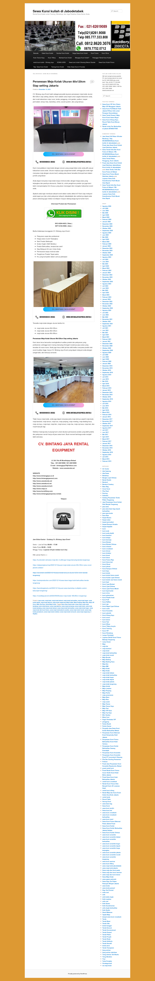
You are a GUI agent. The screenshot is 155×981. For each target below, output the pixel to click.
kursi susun (106, 617)
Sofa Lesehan (106, 899)
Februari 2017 (106, 441)
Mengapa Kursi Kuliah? (82, 58)
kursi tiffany (106, 624)
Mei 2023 (105, 290)
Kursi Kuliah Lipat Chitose (111, 578)
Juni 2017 (105, 432)
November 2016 (107, 448)
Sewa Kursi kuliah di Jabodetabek (58, 11)
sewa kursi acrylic (108, 808)
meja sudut (106, 702)
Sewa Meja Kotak (51, 604)
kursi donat (106, 555)
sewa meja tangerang (83, 612)
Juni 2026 (105, 211)
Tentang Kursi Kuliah (57, 67)
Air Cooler (105, 469)
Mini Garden (106, 715)
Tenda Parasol (107, 932)
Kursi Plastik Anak (108, 597)
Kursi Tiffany (52, 58)
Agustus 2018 (106, 401)
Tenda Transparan (108, 948)
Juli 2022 (105, 313)
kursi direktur (106, 553)
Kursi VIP (105, 631)
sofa (103, 895)
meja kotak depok (108, 679)
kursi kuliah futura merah (110, 575)
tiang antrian (106, 950)
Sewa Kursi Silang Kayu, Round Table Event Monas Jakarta (110, 122)
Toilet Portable (107, 961)
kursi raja (105, 604)
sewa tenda (106, 886)
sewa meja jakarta (55, 606)
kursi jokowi (106, 566)
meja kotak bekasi (57, 600)
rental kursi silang (108, 790)
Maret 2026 (105, 217)
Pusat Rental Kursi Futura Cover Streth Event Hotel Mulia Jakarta (110, 772)
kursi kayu (105, 571)
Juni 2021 (105, 330)
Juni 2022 (105, 315)
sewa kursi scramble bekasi (111, 837)
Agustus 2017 (106, 428)
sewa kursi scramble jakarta (111, 852)
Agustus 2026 (106, 206)
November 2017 (107, 421)
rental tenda (106, 797)
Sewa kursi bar (107, 810)
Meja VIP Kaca (107, 711)
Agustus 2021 (106, 326)
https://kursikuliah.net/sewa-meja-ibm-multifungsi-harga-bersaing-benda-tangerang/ (61, 560)
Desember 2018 (107, 392)
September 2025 (107, 230)
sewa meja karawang (68, 606)
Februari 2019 (106, 388)
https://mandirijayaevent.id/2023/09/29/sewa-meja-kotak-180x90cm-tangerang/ (60, 596)
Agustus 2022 (106, 310)
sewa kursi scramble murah (111, 855)
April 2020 (105, 359)
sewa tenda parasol (108, 888)
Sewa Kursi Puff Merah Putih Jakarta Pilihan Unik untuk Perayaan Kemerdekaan (111, 111)
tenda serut (106, 946)
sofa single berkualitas (109, 908)
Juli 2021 (105, 328)
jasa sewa (41, 600)
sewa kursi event (107, 819)
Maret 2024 (105, 268)
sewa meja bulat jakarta (110, 868)
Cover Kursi (106, 489)
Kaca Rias (105, 515)
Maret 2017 (105, 439)
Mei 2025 (105, 237)
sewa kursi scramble (109, 835)
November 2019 (107, 368)
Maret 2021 (105, 337)
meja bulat (48, 600)
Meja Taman (106, 704)
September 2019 (107, 372)
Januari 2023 (106, 299)
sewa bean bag (107, 804)
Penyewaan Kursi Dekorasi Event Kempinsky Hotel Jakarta (111, 735)
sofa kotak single (107, 897)
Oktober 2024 (106, 253)
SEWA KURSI (61, 62)
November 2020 (107, 346)
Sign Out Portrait (107, 890)
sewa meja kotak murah (77, 610)
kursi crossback (107, 549)
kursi (104, 529)
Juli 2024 (105, 259)
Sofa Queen (106, 903)
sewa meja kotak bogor (82, 608)
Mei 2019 (105, 381)
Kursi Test (105, 622)
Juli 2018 (105, 403)
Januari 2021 (106, 341)
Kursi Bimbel (106, 542)
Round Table (106, 799)
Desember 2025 (107, 224)
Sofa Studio (106, 910)
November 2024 (107, 250)
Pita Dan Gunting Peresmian (111, 759)
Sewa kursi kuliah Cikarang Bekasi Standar (82, 62)
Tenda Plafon (106, 935)
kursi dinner (106, 551)
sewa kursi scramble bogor (111, 844)
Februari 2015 (106, 461)
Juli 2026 (105, 208)
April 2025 (105, 239)
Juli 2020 (105, 355)
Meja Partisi (106, 693)
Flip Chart (105, 491)
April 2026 (105, 215)
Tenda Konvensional (109, 930)
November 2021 (107, 319)
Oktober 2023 (106, 279)
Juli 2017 (105, 430)
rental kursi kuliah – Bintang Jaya (43, 62)
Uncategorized (107, 963)
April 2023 (105, 293)
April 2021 (105, 335)
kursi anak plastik (108, 533)
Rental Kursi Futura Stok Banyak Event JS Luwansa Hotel (111, 786)
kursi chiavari (106, 546)
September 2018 (107, 399)
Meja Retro (105, 697)
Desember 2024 (107, 248)
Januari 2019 (106, 390)
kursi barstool (106, 535)
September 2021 (107, 324)
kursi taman (106, 620)
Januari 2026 (106, 222)
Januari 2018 (106, 417)
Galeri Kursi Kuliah (47, 53)
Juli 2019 (105, 377)
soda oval (105, 892)
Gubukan (105, 495)
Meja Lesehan (106, 688)
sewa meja (78, 604)
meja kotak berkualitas (70, 600)
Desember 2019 (107, 366)
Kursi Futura (94, 53)
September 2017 (107, 426)
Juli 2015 (105, 457)
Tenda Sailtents (107, 941)
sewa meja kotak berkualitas (66, 608)
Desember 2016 (107, 446)
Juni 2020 (105, 357)
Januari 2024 (106, 273)
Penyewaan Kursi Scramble (111, 753)
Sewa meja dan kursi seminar (112, 872)
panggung (105, 722)
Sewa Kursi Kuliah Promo (106, 62)
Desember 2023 (107, 275)
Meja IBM (105, 666)
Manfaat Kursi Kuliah (65, 58)
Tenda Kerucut (107, 928)
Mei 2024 (105, 264)
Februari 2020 (106, 361)
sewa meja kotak (80, 606)
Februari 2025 (106, 244)
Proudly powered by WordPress (77, 974)
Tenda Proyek (106, 937)
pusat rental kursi (108, 768)
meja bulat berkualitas (109, 653)
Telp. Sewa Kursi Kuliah (40, 67)
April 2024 (105, 266)
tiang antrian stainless (109, 952)
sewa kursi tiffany (108, 864)
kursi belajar (106, 538)
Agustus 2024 (106, 257)
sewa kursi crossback (109, 813)
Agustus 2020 (106, 352)
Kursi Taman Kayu (39, 58)
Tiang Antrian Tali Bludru (110, 954)
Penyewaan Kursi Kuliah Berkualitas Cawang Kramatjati (110, 748)
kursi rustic (106, 608)
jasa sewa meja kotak (68, 604)
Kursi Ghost (106, 564)
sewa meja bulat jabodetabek (111, 866)
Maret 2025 (105, 242)
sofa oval (105, 901)
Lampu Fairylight (108, 635)
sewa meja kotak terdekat (51, 612)
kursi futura (106, 557)
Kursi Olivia (105, 53)
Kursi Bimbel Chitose (109, 544)
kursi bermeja (106, 540)
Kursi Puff (105, 600)
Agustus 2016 (106, 454)
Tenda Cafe (106, 923)
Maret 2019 (105, 386)
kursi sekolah (106, 613)
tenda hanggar (107, 926)
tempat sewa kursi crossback (111, 917)
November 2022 (107, 304)
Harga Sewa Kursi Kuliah (80, 53)
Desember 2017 (107, 419)
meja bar (105, 646)
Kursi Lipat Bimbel (108, 584)
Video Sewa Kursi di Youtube (76, 67)
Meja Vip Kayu (41, 604)
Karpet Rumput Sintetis (110, 524)
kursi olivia (106, 593)
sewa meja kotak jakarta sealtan (59, 610)
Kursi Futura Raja (108, 560)
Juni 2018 (105, 406)
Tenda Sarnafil (107, 943)
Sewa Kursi (106, 806)
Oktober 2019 (106, 370)
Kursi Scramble (107, 611)
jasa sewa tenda (107, 513)
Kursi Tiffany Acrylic (109, 626)
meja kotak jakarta (46, 602)
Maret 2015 (105, 459)
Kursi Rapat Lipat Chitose (110, 606)
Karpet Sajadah (107, 527)
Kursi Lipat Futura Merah (110, 589)
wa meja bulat (106, 966)
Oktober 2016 (106, 450)
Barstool (105, 482)
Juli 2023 (105, 286)
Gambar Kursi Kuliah (62, 53)
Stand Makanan (107, 912)
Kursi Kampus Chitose (109, 569)
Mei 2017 (105, 434)
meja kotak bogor (83, 600)
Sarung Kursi (106, 801)
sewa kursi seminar (108, 861)
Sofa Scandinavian (108, 906)
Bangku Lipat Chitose (109, 478)
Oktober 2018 (106, 397)
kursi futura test (107, 562)
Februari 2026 (106, 219)
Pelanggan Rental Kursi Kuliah (101, 58)
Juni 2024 (105, 262)
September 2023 (107, 281)
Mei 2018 (105, 408)
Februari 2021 (106, 339)
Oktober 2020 (106, 348)
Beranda (35, 53)
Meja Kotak (106, 668)
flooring (105, 493)
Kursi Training (107, 628)
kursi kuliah (106, 573)
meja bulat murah (108, 655)
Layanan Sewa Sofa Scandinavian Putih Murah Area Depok (111, 180)
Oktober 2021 (106, 321)
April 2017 (105, 437)
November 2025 (107, 226)
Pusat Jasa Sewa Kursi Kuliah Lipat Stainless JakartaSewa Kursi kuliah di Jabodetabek (112, 165)
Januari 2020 (106, 363)
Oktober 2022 (106, 306)
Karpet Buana (106, 518)
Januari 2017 (106, 443)
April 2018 (105, 410)
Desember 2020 (107, 344)
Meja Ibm (105, 664)
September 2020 (107, 350)
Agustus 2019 (106, 375)
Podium (105, 762)
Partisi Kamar (106, 726)
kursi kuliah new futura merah (112, 580)
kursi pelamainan (108, 595)
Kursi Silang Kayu (108, 615)
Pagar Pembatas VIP (109, 719)
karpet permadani (108, 522)
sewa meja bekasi (44, 606)
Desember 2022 (107, 301)
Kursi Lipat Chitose (108, 586)
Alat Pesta (105, 473)
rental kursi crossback (109, 781)
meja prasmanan (107, 695)
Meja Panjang (78, 602)
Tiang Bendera (107, 957)
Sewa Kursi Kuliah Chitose (111, 833)
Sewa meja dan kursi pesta (111, 870)
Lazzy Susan (106, 642)
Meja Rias (85, 602)
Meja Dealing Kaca (108, 662)
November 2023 (107, 277)
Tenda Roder (106, 939)
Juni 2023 (105, 288)
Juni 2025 (105, 235)
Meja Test (105, 708)
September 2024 (107, 255)
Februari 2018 (106, 414)
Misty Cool (105, 717)
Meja (103, 644)
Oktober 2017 (106, 423)
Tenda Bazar (106, 921)
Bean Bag (105, 487)
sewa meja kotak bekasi (49, 608)
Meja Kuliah (69, 602)
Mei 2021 (105, 333)
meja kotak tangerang (59, 602)
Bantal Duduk (106, 480)
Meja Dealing (106, 660)
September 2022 (107, 308)
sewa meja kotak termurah (68, 612)
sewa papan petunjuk (109, 879)
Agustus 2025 (106, 233)
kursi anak (105, 531)
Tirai (103, 959)
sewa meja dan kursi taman (111, 875)
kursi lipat (105, 582)
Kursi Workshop (107, 633)
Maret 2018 (105, 412)
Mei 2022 (105, 317)
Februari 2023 (106, 297)
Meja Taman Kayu (108, 706)
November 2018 (107, 395)
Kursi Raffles (106, 602)
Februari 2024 (106, 270)
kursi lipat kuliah (107, 591)
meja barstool (106, 648)
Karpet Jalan (106, 520)
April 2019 (105, 384)
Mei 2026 (105, 213)
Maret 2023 (105, 295)
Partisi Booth (106, 724)
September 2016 (107, 452)
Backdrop (105, 475)
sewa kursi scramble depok (111, 846)
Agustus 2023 (106, 284)
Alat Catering (106, 471)
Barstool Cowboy (108, 484)
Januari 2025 (106, 246)
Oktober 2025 (106, 228)
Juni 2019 (105, 379)
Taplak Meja (106, 915)
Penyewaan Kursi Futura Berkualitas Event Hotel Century (110, 741)
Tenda (104, 919)
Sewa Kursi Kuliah (108, 826)
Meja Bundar (106, 657)
